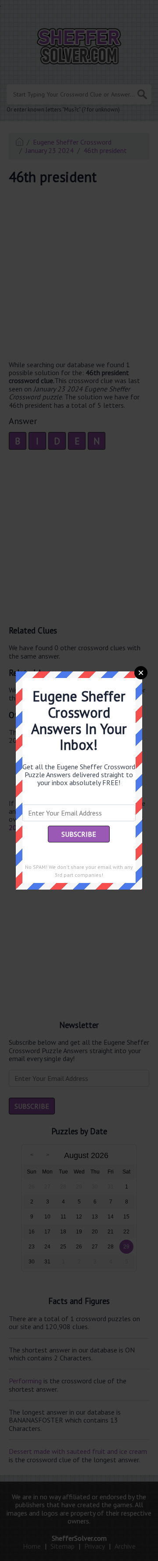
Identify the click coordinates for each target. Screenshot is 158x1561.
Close (140, 672)
